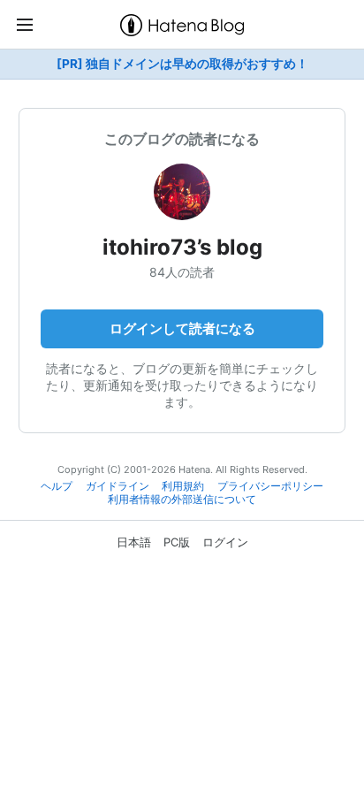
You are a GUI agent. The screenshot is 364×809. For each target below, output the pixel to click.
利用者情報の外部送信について (182, 499)
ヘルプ (56, 486)
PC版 (176, 542)
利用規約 (183, 486)
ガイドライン (117, 486)
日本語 (134, 542)
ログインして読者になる (182, 328)
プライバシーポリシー (270, 486)
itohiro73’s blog (182, 247)
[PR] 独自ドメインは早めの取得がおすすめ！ (182, 64)
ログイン (225, 542)
